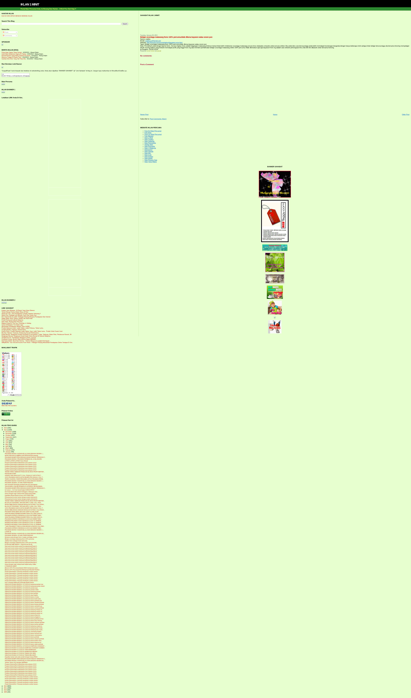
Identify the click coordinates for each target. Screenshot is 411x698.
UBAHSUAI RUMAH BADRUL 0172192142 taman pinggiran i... (23, 617)
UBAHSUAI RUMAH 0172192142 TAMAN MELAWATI (20, 655)
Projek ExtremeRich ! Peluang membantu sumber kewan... (22, 571)
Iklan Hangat (148, 151)
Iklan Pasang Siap (150, 160)
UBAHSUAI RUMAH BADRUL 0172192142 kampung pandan (23, 591)
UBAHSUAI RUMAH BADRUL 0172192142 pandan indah (22, 590)
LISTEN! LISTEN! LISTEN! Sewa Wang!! (16, 461)
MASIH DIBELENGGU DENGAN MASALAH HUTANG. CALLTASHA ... (25, 504)
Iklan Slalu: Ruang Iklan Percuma (12, 321)
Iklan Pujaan (148, 156)
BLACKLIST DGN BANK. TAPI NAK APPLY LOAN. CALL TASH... (23, 502)
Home (275, 114)
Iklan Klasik (148, 158)
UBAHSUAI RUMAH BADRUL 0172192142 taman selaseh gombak (24, 639)
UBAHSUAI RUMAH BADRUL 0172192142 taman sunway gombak (24, 608)
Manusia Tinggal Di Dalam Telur (11, 57)
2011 (5, 688)
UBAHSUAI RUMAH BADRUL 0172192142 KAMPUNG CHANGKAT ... (25, 646)
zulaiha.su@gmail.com (153, 41)
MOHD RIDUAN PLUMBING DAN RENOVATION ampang (21, 455)
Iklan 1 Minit (148, 138)
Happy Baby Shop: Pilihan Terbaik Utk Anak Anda (17, 318)
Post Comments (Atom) (158, 119)
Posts (6, 32)
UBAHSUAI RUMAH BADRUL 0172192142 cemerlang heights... (23, 631)
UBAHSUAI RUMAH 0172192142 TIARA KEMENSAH (20, 649)
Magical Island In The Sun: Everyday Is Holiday (16, 323)
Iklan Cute (148, 155)
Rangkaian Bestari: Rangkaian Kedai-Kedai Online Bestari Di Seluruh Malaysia (26, 336)
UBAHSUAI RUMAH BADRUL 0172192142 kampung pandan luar (24, 584)
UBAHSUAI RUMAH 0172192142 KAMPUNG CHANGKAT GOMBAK (25, 648)
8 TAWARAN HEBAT (11, 566)
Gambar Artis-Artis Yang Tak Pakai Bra (14, 59)
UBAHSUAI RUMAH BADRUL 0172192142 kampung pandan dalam (25, 586)
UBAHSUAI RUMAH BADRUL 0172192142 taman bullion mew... (23, 640)
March (7, 448)
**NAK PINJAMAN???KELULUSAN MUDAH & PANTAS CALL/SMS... (25, 526)
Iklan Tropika (148, 139)
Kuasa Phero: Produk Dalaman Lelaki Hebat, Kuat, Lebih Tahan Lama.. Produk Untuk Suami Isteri (32, 331)
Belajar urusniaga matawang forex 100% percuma (19, 539)
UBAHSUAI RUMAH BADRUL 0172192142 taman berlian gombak (24, 624)
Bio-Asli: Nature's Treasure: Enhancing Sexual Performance (20, 333)
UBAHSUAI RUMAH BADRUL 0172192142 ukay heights (21, 595)
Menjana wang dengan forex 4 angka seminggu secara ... (21, 537)
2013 (5, 430)
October (8, 435)
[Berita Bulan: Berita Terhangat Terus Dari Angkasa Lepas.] (2, 45)
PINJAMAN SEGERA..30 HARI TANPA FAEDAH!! (19, 482)
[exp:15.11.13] (2, 303)
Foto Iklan (147, 133)
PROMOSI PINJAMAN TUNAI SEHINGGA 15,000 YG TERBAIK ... (23, 521)
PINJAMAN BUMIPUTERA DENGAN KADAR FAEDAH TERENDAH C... (25, 457)
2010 (5, 690)
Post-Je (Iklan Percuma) (153, 134)
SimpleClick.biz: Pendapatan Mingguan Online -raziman (19, 337)
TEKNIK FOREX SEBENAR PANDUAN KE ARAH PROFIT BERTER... (25, 472)
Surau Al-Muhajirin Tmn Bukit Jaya (12, 325)
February (8, 450)
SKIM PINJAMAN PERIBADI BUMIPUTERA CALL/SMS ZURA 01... (24, 513)
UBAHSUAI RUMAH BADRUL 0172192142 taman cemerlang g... (24, 635)
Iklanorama (148, 150)
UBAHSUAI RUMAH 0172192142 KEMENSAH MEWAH (21, 651)
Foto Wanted (148, 136)
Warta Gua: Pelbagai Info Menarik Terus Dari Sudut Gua (19, 315)
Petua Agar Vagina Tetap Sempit (12, 52)
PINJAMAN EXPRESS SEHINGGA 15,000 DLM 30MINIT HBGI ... (23, 515)
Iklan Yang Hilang (150, 162)
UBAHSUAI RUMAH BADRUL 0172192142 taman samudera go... (24, 606)
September (9, 437)
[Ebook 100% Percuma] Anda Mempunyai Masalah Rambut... (22, 570)
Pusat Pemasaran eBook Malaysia (12, 320)
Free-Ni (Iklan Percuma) (152, 131)
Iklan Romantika (150, 143)
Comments (8, 35)
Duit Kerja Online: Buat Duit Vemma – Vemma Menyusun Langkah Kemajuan (25, 341)
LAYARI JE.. (8, 532)
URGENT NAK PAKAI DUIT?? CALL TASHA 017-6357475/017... (23, 475)
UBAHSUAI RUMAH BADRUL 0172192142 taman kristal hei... (23, 615)
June (7, 443)
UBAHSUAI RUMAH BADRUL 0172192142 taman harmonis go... (24, 633)
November (8, 433)
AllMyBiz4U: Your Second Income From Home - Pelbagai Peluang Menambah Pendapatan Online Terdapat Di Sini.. (37, 342)
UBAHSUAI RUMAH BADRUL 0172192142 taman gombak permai (24, 619)
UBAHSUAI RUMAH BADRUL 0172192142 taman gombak (22, 637)
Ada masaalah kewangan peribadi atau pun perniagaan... (21, 484)
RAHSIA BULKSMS (10, 473)
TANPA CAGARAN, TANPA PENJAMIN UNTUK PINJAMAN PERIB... (24, 479)
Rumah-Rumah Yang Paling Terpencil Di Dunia (16, 55)
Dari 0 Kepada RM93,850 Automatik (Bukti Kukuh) (19, 582)
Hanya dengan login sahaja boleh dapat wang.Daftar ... (21, 493)
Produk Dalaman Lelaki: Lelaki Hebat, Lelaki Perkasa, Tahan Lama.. (23, 328)
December (8, 431)
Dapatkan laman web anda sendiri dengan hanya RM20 (21, 657)
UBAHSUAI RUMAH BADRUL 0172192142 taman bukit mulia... (23, 599)
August (7, 439)
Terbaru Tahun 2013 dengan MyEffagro (16, 662)
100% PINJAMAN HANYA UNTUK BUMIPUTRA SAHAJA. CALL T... (24, 477)
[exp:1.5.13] (2, 92)
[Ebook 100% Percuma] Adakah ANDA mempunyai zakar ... (22, 568)
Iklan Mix (147, 153)
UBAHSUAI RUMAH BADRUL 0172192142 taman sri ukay (22, 597)
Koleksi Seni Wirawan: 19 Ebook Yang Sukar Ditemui (18, 310)
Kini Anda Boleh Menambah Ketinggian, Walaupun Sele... (21, 492)
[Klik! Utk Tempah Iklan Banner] (4, 92)
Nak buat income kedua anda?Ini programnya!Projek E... (21, 546)
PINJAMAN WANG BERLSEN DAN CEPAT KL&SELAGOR (22, 512)
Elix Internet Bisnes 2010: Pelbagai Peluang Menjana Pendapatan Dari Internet (26, 317)
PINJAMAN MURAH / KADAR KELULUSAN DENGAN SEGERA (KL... (25, 533)
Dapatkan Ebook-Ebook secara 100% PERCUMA (19, 495)
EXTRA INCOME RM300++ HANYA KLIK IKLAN (18, 544)
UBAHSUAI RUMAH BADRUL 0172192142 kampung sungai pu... (24, 626)
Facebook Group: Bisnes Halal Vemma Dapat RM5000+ (19, 339)
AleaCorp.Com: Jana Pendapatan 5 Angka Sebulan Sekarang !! (21, 313)
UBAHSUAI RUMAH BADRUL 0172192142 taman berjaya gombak (24, 604)
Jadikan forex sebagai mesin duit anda (16, 541)
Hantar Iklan (148, 145)
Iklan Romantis (149, 146)
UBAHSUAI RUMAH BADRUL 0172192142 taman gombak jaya (23, 600)
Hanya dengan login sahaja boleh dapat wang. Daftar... (21, 564)
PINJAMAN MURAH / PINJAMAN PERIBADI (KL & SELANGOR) (23, 459)
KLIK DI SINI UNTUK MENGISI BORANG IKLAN (17, 16)
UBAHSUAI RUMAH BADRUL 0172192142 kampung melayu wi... (24, 609)
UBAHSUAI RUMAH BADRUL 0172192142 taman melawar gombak (24, 622)
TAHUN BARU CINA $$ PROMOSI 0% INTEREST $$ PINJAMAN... (24, 486)
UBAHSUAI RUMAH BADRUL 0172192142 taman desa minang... (24, 620)
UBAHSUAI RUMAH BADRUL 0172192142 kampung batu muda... (24, 628)
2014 (5, 428)
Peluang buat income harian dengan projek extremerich (21, 497)
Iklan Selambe (149, 141)
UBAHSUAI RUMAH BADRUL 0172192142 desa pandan (21, 593)
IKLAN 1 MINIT (30, 4)
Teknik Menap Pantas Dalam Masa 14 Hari (15, 312)
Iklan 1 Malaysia (150, 148)
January (8, 452)
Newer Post (144, 114)
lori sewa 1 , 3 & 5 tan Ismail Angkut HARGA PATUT (19, 490)
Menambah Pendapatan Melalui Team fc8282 (16, 326)
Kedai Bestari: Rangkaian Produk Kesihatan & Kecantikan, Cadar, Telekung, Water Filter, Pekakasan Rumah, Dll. (37, 334)
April (7, 446)
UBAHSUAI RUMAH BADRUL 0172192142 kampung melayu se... (24, 613)
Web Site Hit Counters (9, 405)
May (7, 444)
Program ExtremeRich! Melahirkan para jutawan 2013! (20, 462)
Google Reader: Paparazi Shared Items (14, 329)
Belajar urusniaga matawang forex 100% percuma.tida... (21, 542)
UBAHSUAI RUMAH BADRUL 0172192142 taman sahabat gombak (24, 602)
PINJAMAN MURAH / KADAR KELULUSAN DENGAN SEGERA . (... (24, 453)
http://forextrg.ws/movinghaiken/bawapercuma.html (164, 42)
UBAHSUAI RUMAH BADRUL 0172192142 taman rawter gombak (24, 644)
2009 (5, 692)
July (6, 441)
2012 (5, 686)
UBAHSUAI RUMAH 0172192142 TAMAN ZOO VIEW (20, 653)
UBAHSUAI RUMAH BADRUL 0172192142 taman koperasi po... (23, 642)
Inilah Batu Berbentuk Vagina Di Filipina (14, 54)
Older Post (405, 114)
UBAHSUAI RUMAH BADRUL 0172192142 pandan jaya (21, 588)
